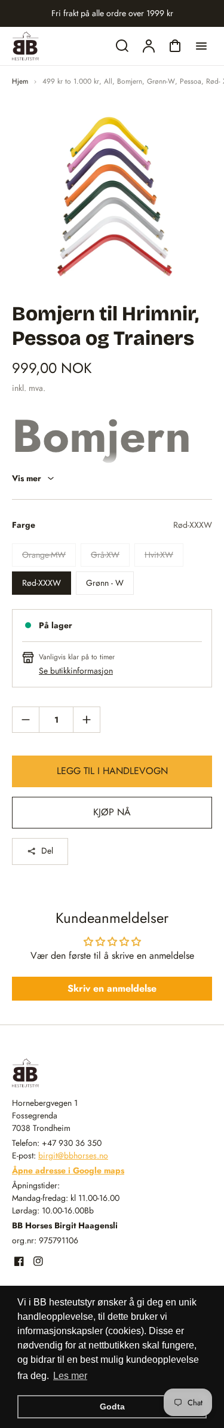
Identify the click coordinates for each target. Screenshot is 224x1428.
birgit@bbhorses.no (73, 1155)
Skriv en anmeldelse (112, 988)
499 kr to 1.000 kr (70, 81)
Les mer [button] (70, 1376)
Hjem (20, 81)
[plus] (86, 719)
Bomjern (129, 81)
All (108, 81)
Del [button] (47, 851)
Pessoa (190, 81)
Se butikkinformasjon (76, 671)
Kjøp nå (112, 812)
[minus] (26, 719)
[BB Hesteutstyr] (86, 1073)
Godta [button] (112, 1406)
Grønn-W (161, 81)
